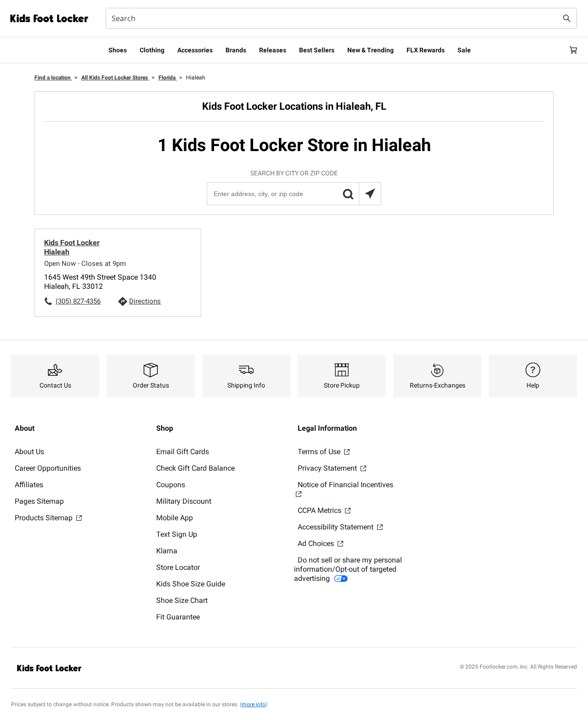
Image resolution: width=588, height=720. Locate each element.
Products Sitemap (44, 517)
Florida (167, 77)
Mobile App (174, 517)
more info (254, 704)
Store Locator (178, 567)
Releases (272, 50)
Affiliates (29, 484)
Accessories (195, 50)
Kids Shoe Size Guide (190, 583)
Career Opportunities (48, 468)
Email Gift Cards (182, 451)
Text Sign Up (176, 534)
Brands (236, 50)
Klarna (166, 550)
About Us (29, 451)
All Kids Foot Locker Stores (115, 77)
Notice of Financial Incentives (345, 484)
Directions (145, 301)
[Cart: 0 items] (573, 50)
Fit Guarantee (178, 617)
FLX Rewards (426, 50)
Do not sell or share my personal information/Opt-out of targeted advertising (348, 569)
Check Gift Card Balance (195, 468)
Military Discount (183, 501)
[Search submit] (567, 18)
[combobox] (341, 18)
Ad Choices (317, 543)
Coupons (170, 484)
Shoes (117, 50)
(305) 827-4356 (78, 301)
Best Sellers (316, 50)
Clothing (152, 50)
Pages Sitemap (39, 501)
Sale (464, 50)
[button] (348, 194)
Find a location (53, 77)
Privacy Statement (328, 468)
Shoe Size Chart (182, 600)
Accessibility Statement (336, 527)
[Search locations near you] (370, 194)
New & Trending (370, 50)
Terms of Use (320, 451)
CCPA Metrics (320, 510)
